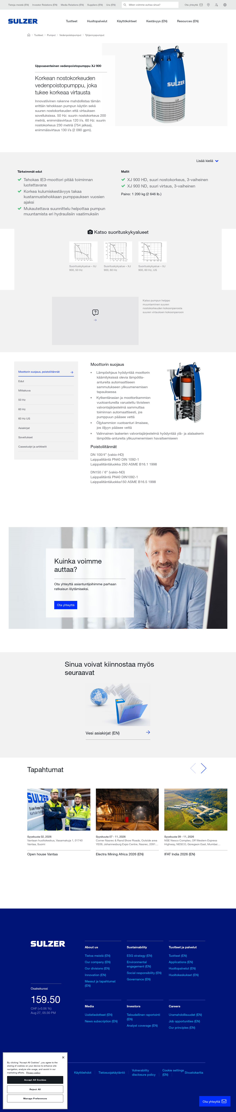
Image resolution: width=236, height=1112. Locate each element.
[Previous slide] (193, 768)
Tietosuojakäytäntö (111, 1072)
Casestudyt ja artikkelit (32, 446)
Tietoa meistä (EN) (97, 955)
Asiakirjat (24, 427)
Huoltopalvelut (97, 21)
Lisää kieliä (205, 161)
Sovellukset (25, 437)
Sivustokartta (194, 1072)
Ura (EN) (111, 4)
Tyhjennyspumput (94, 35)
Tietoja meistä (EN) (18, 4)
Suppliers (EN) (95, 4)
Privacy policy (33, 1072)
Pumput (51, 35)
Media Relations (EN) (72, 4)
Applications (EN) (181, 962)
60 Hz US (24, 418)
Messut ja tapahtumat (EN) (100, 983)
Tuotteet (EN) (178, 955)
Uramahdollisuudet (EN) (185, 1014)
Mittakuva (24, 390)
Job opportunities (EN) (184, 1021)
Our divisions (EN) (97, 968)
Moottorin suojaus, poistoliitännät (39, 371)
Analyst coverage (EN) (142, 1025)
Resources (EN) (188, 21)
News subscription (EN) (101, 1021)
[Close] (63, 1057)
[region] (35, 1080)
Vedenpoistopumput (70, 35)
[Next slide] (203, 768)
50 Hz (22, 399)
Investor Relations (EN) (44, 4)
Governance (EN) (139, 979)
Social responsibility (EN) (144, 973)
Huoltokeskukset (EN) (184, 975)
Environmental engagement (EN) (139, 964)
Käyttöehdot (82, 1072)
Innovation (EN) (95, 975)
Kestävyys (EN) (156, 21)
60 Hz (22, 409)
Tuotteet (71, 21)
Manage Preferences (35, 1098)
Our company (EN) (98, 962)
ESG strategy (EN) (139, 955)
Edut (21, 381)
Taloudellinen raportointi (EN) (143, 1017)
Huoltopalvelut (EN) (182, 968)
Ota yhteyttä (65, 605)
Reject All (35, 1089)
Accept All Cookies (35, 1080)
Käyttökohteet (127, 21)
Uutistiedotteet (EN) (98, 1014)
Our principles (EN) (182, 1027)
